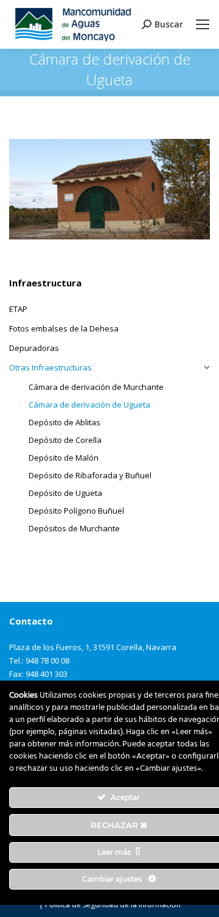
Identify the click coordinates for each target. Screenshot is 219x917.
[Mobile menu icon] (202, 24)
